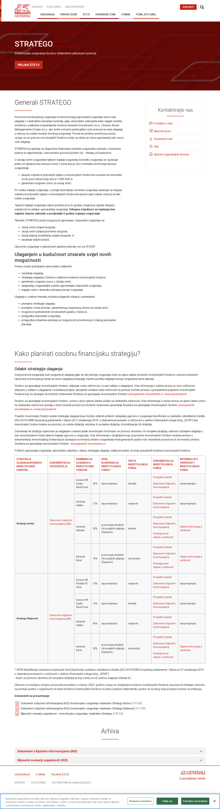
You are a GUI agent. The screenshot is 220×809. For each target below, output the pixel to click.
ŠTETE (86, 14)
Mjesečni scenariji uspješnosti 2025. (42, 760)
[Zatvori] (214, 801)
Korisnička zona (106, 14)
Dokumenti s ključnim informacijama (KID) (47, 751)
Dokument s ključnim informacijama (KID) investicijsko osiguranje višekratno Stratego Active (81, 703)
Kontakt (37, 7)
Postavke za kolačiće (140, 801)
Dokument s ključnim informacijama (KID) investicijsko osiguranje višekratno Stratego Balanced (83, 708)
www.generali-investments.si (145, 394)
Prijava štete (60, 774)
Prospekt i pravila (162, 477)
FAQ (156, 146)
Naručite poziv (162, 131)
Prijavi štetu (29, 65)
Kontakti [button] (188, 7)
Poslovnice (54, 7)
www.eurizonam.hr (176, 394)
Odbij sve (167, 801)
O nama (125, 14)
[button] (202, 7)
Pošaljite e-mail (146, 14)
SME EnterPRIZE (75, 7)
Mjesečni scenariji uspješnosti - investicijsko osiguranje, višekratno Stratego (72, 713)
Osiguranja (47, 14)
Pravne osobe (68, 14)
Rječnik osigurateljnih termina (171, 154)
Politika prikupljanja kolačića (71, 782)
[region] (110, 801)
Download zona (163, 139)
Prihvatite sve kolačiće (195, 801)
